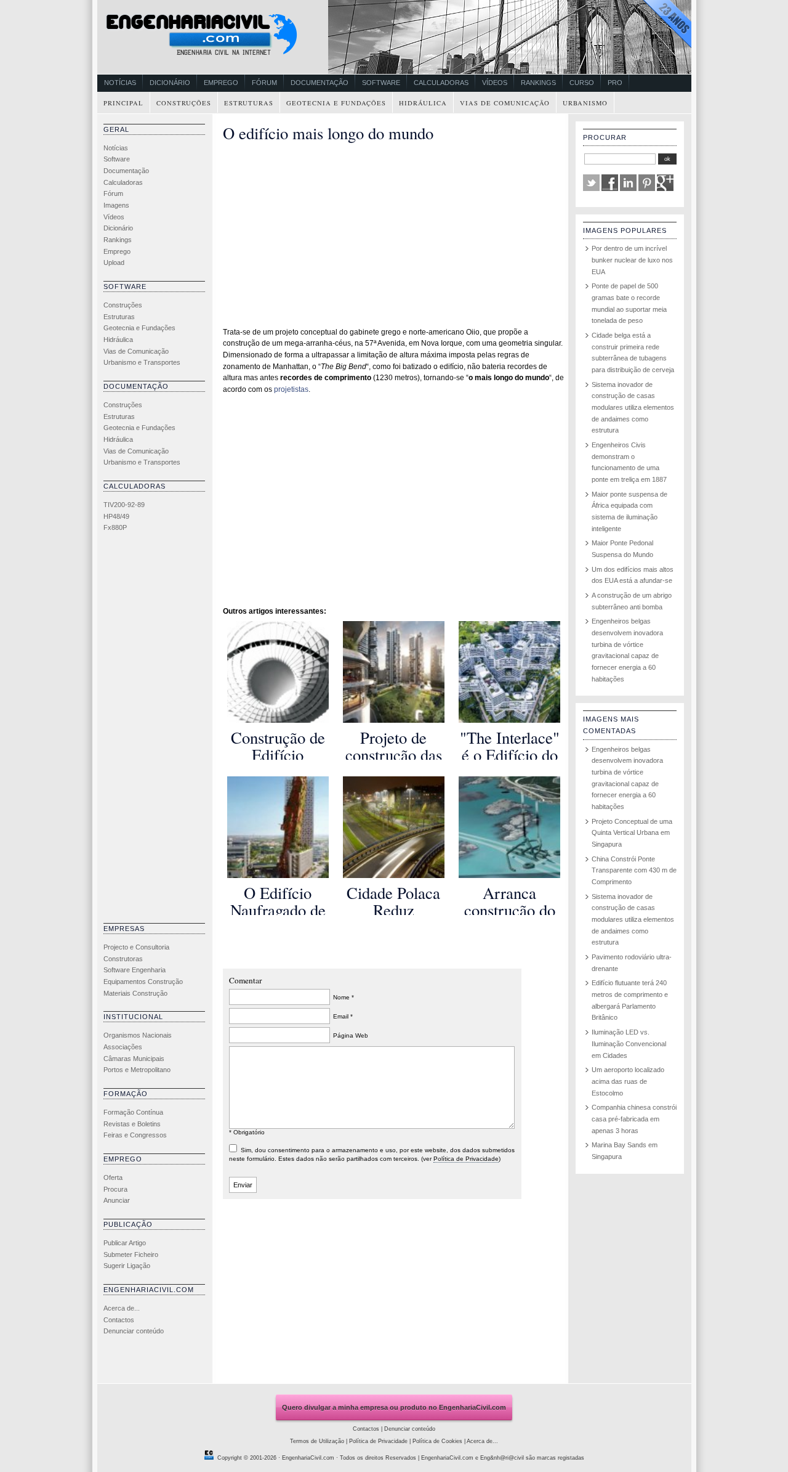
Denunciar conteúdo (133, 1331)
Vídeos (494, 82)
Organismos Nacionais (137, 1035)
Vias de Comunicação (505, 103)
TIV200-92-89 (124, 504)
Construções (183, 103)
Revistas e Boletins (132, 1124)
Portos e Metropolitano (137, 1069)
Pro (615, 82)
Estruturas (248, 103)
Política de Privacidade (466, 1158)
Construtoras (123, 958)
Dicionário (170, 82)
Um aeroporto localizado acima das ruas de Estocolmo (628, 1081)
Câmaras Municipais (133, 1058)
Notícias (120, 82)
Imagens (116, 205)
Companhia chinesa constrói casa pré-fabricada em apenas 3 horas (634, 1119)
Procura (115, 1189)
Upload (113, 262)
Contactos (118, 1320)
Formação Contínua (133, 1112)
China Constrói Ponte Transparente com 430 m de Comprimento (634, 870)
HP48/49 (116, 516)
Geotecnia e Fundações (336, 103)
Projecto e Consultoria (136, 947)
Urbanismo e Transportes (141, 362)
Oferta (113, 1177)
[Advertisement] (152, 731)
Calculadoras (441, 82)
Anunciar (116, 1200)
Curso (581, 82)
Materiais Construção (135, 993)
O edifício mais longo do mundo (328, 133)
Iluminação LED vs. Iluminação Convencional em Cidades (629, 1043)
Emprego (221, 82)
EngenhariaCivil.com (308, 1458)
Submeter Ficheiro (130, 1254)
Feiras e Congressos (135, 1135)
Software (381, 82)
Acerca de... (121, 1308)
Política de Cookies (437, 1441)
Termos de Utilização (317, 1441)
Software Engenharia (134, 970)
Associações (122, 1047)
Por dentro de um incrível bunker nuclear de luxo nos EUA (632, 260)
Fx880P (115, 527)
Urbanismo (585, 103)
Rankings (538, 82)
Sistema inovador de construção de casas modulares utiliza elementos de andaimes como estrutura (633, 407)
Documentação (319, 82)
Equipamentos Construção (143, 981)
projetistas (291, 389)
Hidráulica (423, 103)
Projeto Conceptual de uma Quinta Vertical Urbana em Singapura (632, 833)
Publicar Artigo (124, 1242)
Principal (123, 103)
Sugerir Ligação (126, 1265)
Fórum (264, 82)
